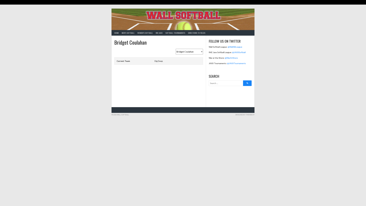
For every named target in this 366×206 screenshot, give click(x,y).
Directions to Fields (196, 32)
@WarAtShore (231, 58)
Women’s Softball (145, 32)
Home (116, 32)
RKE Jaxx (159, 32)
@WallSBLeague (235, 47)
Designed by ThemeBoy (244, 115)
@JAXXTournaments (236, 63)
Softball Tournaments (175, 32)
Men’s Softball (128, 32)
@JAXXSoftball (239, 52)
